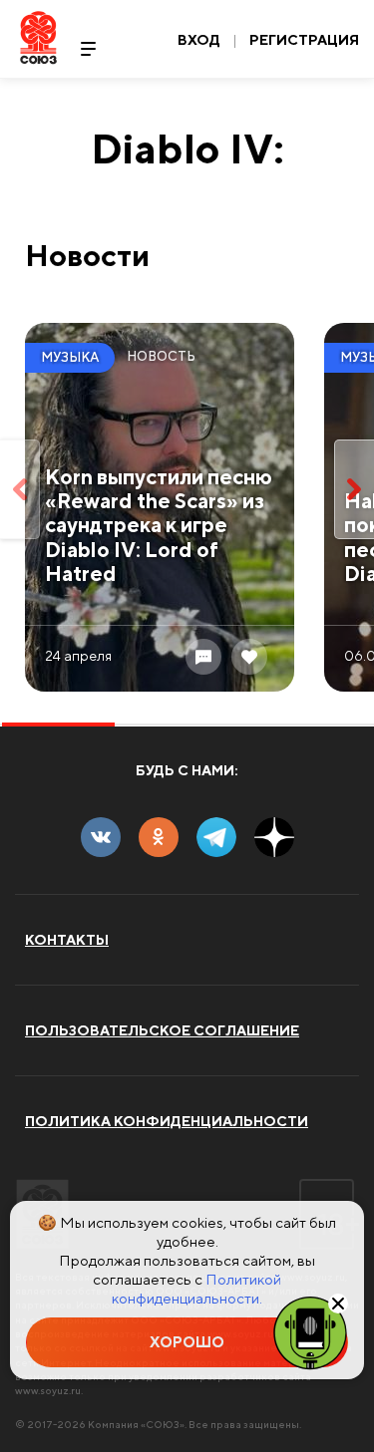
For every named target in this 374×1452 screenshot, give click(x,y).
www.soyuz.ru (48, 1390)
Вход (199, 40)
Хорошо (187, 1341)
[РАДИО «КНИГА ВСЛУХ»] (310, 1331)
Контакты (67, 940)
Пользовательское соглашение (162, 1030)
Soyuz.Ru (38, 37)
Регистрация (304, 40)
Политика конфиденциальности (166, 1121)
